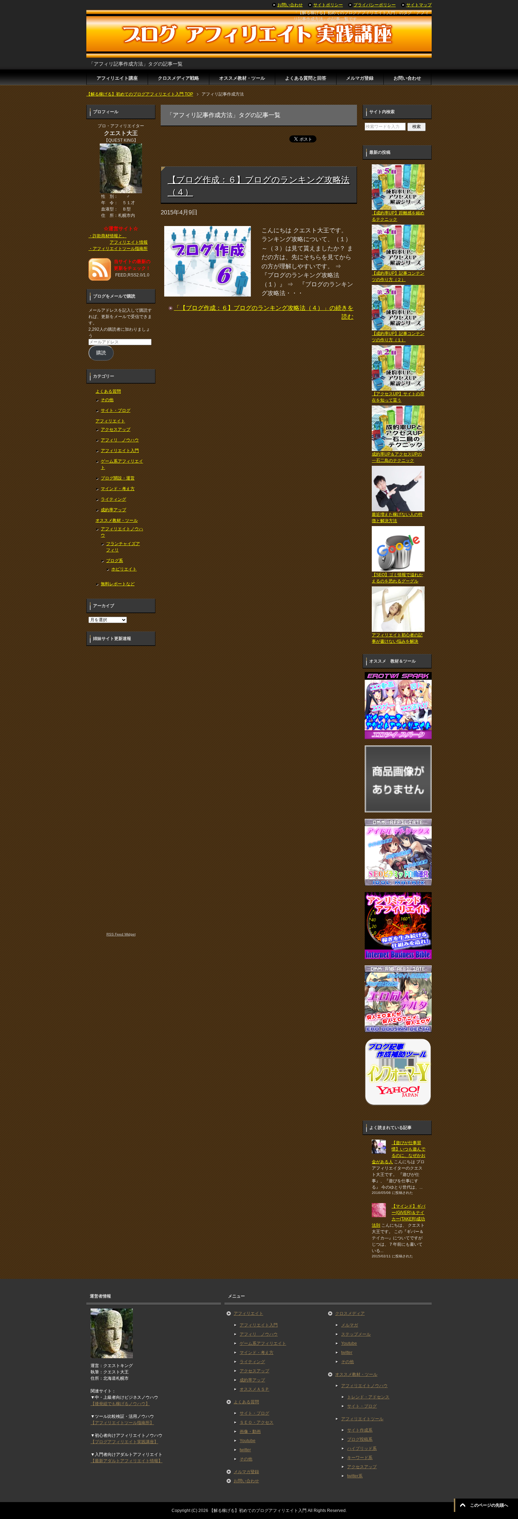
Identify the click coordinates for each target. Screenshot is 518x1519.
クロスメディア (350, 1313)
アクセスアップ (115, 429)
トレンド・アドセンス (368, 1397)
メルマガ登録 (360, 78)
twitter (245, 1449)
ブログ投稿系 (359, 1439)
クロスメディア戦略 (178, 78)
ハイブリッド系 (362, 1448)
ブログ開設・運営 (118, 478)
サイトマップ (419, 4)
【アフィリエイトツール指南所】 (122, 1422)
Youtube (247, 1440)
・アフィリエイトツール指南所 (118, 248)
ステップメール (356, 1334)
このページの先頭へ (489, 1505)
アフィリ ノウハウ (120, 440)
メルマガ (349, 1325)
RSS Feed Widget (121, 934)
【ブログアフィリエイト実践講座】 (124, 1441)
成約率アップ (113, 509)
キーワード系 (359, 1457)
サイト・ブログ (115, 410)
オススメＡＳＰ (254, 1389)
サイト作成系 (359, 1430)
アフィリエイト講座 (117, 78)
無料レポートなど (118, 583)
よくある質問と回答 (305, 78)
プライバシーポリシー (374, 4)
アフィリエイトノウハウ (364, 1385)
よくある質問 (108, 391)
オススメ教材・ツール (242, 78)
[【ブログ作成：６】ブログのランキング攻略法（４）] (207, 291)
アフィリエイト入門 (120, 450)
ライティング (113, 499)
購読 (101, 352)
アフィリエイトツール (362, 1418)
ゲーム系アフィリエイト (263, 1343)
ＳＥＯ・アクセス (256, 1422)
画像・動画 (250, 1431)
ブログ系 (114, 560)
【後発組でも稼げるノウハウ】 (120, 1403)
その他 (107, 399)
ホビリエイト (124, 569)
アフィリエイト (110, 421)
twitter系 (355, 1476)
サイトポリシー (328, 4)
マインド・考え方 (118, 488)
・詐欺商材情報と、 (107, 235)
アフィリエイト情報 (129, 242)
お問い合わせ (407, 78)
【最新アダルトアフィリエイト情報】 (126, 1460)
